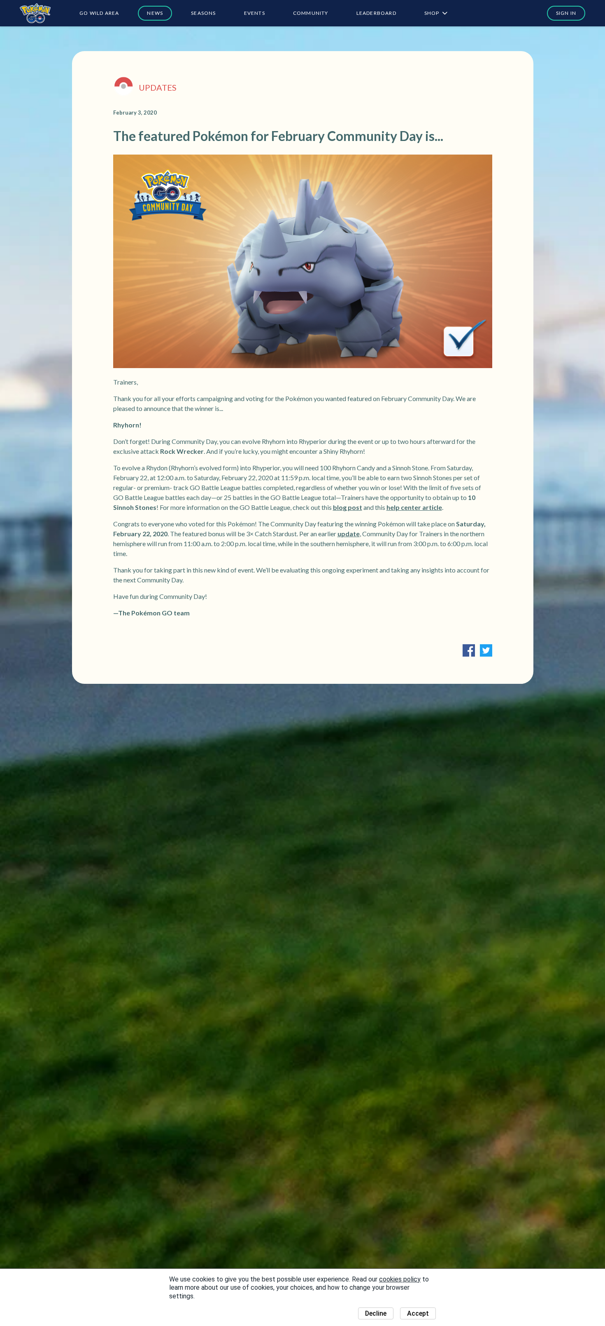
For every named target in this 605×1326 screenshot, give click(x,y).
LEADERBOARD (376, 13)
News (155, 13)
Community (310, 13)
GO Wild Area (99, 13)
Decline (375, 1313)
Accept (418, 1313)
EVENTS (254, 13)
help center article (414, 507)
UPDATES (158, 87)
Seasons (203, 13)
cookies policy (400, 1279)
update (348, 533)
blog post (347, 507)
